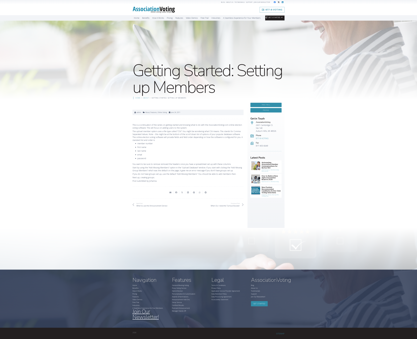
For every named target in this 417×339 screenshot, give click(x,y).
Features (153, 112)
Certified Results (178, 305)
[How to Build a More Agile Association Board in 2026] (266, 179)
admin (139, 112)
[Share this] (176, 192)
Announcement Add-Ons (181, 299)
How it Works (137, 291)
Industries (136, 305)
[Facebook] (275, 2)
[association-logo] (153, 10)
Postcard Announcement (181, 308)
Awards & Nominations (180, 297)
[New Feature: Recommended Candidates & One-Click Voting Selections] (266, 191)
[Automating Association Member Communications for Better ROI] (266, 166)
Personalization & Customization (183, 294)
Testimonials (255, 291)
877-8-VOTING (262, 138)
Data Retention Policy (219, 294)
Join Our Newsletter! (258, 297)
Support (254, 294)
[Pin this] (194, 192)
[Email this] (170, 192)
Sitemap (280, 333)
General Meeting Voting (180, 285)
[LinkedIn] (283, 2)
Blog (252, 285)
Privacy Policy (216, 288)
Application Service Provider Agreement (225, 291)
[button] (274, 17)
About (147, 112)
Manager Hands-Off (179, 311)
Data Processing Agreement (221, 297)
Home (134, 285)
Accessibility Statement (219, 299)
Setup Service (177, 302)
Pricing (134, 294)
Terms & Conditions (218, 285)
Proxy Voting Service (179, 288)
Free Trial (135, 302)
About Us (254, 288)
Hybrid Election (177, 291)
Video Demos (137, 299)
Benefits (135, 288)
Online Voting (162, 112)
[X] (279, 2)
